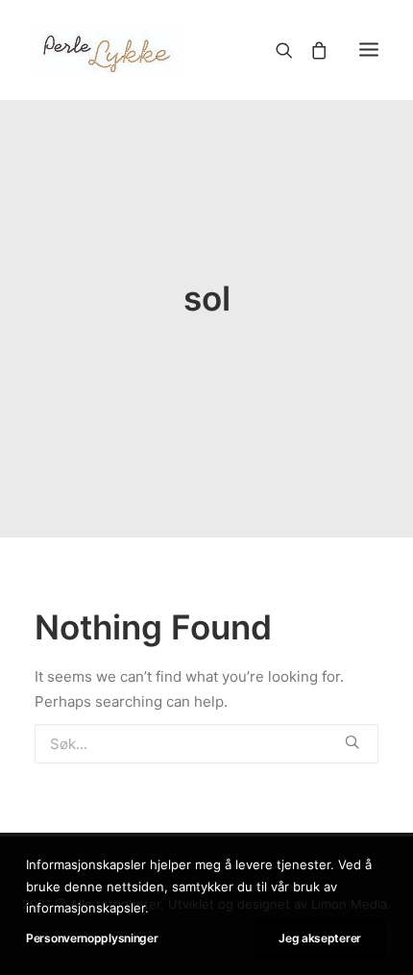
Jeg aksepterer (320, 938)
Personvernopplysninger (92, 938)
